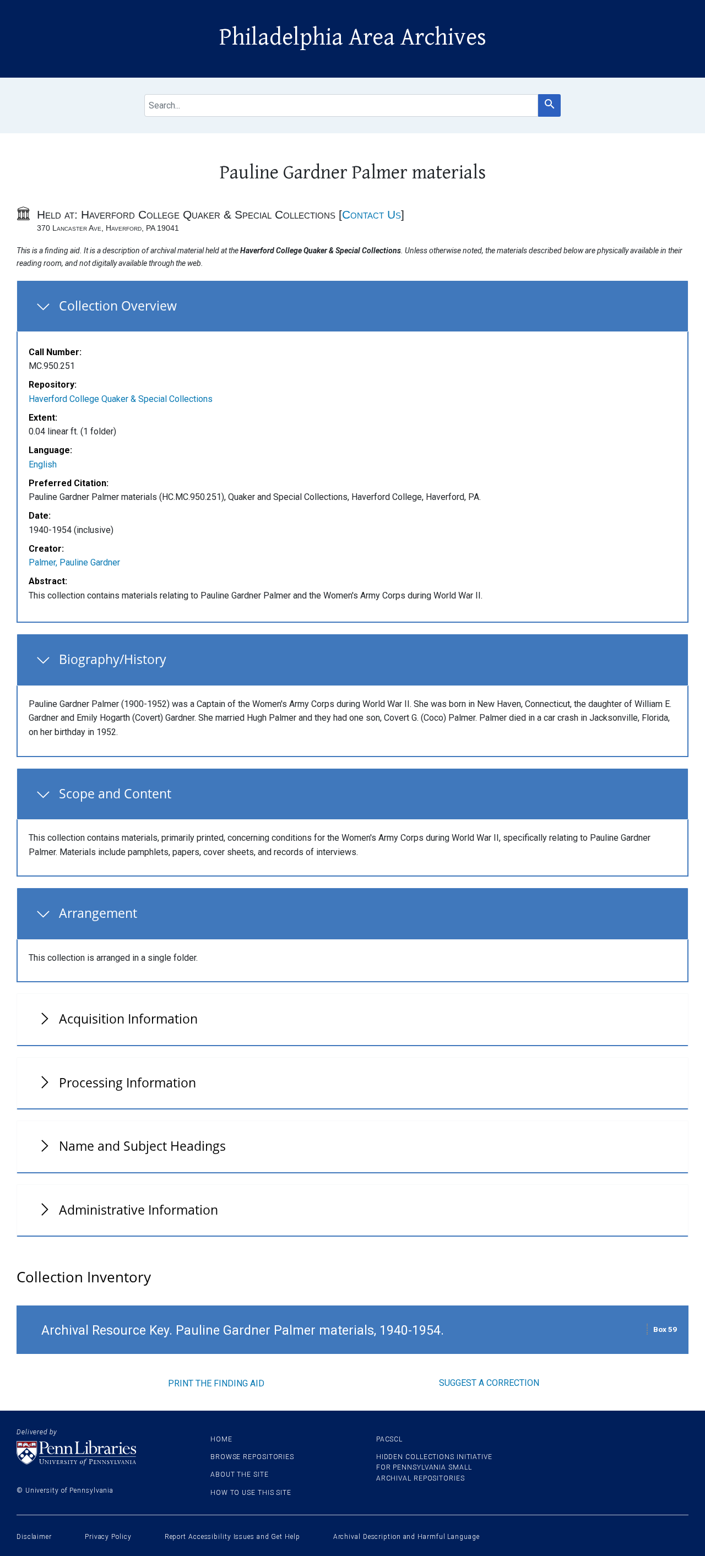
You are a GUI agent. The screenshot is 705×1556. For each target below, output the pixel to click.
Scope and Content (115, 793)
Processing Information (127, 1082)
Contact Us (371, 214)
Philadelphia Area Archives (352, 37)
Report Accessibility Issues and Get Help (232, 1537)
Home (221, 1439)
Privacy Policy (108, 1537)
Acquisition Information (128, 1018)
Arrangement (98, 913)
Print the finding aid (216, 1383)
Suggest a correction (489, 1383)
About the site (239, 1474)
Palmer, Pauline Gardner (74, 562)
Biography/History (112, 659)
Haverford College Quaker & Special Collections (121, 399)
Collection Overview (118, 305)
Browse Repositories (252, 1457)
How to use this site (250, 1493)
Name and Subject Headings (142, 1146)
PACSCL (389, 1439)
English (43, 464)
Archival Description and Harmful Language (406, 1537)
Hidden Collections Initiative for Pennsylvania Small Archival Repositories (434, 1467)
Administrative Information (138, 1209)
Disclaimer (34, 1537)
